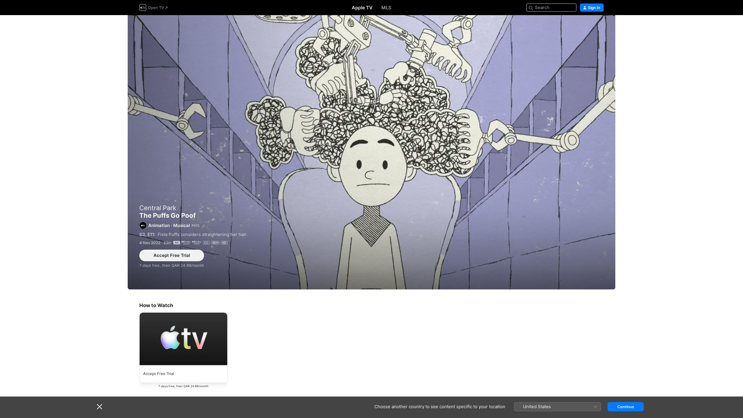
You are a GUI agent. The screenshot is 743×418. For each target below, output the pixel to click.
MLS (386, 7)
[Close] (99, 406)
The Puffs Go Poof (371, 152)
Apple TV (362, 7)
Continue (625, 406)
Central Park (157, 208)
